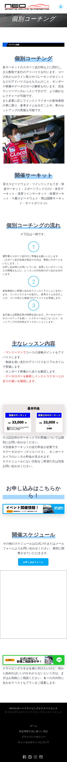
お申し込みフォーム (33, 562)
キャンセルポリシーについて (33, 742)
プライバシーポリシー (33, 736)
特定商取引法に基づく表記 (33, 731)
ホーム (33, 725)
